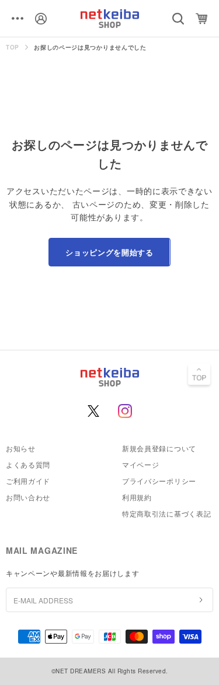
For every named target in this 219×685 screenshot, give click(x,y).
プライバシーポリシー (159, 481)
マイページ (140, 464)
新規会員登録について (159, 448)
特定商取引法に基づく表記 (166, 513)
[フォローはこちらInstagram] (125, 411)
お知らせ (21, 448)
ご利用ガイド (28, 481)
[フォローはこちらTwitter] (93, 411)
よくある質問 (28, 464)
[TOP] (199, 375)
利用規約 (137, 497)
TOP (12, 47)
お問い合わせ (28, 497)
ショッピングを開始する (109, 252)
